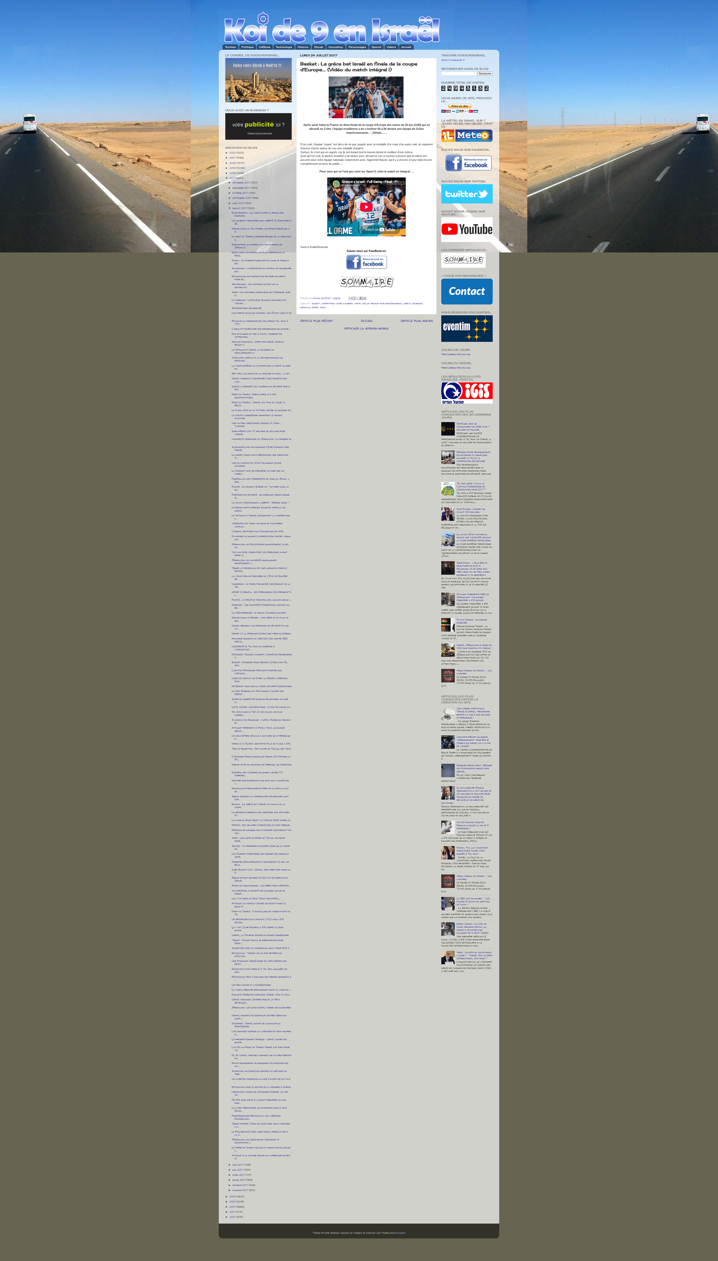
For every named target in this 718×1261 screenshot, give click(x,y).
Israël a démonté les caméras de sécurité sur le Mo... (261, 388)
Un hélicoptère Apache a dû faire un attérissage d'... (261, 737)
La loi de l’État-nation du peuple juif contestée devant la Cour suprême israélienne (474, 537)
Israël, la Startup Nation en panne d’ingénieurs (260, 935)
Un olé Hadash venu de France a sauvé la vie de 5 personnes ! (473, 825)
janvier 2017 (240, 1190)
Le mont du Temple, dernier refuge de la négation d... (261, 238)
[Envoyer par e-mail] (350, 298)
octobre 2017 (240, 192)
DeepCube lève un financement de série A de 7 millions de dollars (473, 426)
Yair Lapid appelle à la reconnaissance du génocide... (257, 359)
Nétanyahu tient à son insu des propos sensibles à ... (262, 978)
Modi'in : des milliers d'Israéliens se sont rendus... (261, 825)
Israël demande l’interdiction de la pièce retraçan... (256, 1001)
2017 (232, 178)
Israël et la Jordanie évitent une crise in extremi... (262, 633)
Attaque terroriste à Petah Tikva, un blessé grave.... (258, 729)
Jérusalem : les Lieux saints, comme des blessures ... (261, 1009)
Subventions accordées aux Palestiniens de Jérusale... (257, 246)
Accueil (406, 46)
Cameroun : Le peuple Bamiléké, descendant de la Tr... (261, 585)
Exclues (230, 46)
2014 (232, 1206)
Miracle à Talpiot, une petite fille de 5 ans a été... (261, 743)
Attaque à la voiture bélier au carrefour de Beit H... (261, 1157)
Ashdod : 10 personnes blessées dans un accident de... (261, 847)
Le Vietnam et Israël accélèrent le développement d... (253, 351)
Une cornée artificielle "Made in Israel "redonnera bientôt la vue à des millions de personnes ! (473, 713)
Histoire (303, 46)
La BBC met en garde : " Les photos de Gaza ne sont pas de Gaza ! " (473, 901)
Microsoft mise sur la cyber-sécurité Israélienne (262, 686)
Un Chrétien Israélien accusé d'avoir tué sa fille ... (261, 1080)
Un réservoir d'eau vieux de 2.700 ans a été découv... (258, 920)
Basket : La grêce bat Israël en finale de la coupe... (258, 805)
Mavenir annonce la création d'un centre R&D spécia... (260, 640)
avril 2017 (239, 1174)
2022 (233, 152)
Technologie (284, 46)
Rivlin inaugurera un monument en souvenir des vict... (260, 1064)
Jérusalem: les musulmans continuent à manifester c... (255, 1141)
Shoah (318, 46)
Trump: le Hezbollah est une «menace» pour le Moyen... (259, 569)
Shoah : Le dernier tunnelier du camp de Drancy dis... (260, 262)
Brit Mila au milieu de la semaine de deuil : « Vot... (261, 373)
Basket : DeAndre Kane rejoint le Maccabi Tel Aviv (260, 664)
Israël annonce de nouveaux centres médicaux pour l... (259, 1017)
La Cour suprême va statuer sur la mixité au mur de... (261, 367)
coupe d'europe (344, 303)
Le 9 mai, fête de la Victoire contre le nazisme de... (262, 410)
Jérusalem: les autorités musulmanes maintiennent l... (254, 561)
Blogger (400, 1232)
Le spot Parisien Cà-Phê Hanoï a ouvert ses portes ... (258, 692)
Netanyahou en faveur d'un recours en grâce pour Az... (259, 278)
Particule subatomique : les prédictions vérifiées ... (261, 885)
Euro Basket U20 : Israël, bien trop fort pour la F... (261, 871)
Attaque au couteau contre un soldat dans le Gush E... (259, 905)
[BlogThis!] (354, 298)
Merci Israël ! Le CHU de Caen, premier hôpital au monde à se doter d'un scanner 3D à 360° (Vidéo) (473, 928)
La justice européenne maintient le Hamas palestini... (257, 416)
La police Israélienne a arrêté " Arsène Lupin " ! (261, 502)
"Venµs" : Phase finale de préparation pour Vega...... (257, 941)
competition (328, 303)
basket (316, 303)
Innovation (336, 46)
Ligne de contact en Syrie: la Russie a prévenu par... (259, 679)
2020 (233, 163)
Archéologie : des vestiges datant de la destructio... (255, 285)
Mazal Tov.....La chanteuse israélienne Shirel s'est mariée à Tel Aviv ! (472, 850)
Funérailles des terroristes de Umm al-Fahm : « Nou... (260, 480)
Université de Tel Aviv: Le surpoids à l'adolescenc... (253, 648)
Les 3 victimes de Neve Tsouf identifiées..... (256, 898)
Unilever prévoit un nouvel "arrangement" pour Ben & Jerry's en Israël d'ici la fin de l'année (473, 741)
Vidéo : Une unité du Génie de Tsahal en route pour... (258, 839)
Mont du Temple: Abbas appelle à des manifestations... (254, 396)
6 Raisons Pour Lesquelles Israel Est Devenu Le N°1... (261, 758)
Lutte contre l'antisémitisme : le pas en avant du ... (262, 707)
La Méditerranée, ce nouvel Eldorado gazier (259, 612)
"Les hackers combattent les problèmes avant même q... (259, 553)
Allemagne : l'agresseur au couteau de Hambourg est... (261, 269)
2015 (232, 1201)
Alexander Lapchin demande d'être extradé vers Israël (260, 448)
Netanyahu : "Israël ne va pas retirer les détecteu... (257, 954)
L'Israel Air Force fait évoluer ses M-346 (257, 531)
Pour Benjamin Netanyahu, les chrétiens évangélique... (256, 1117)
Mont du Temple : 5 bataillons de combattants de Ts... (261, 913)
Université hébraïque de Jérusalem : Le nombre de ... (261, 440)
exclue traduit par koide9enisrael (382, 303)
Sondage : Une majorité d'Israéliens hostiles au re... (260, 606)
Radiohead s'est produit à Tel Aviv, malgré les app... (259, 970)
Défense (264, 46)
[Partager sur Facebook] (361, 298)
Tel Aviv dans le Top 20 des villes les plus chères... (257, 713)
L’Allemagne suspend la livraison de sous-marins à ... (261, 1032)
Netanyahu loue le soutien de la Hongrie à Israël (261, 1087)
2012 (232, 1217)
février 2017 (240, 1185)
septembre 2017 (242, 198)
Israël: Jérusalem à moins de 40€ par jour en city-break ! (474, 646)
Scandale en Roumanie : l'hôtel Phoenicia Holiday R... (261, 721)
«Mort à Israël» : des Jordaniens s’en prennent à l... (261, 593)
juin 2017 (238, 1164)
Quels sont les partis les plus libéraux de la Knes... (258, 254)
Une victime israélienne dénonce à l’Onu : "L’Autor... (256, 424)
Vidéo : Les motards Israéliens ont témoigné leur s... (261, 293)
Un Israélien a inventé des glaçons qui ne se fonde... (258, 892)
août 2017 (238, 203)
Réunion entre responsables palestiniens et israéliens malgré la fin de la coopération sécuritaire (473, 456)
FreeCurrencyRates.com (455, 354)
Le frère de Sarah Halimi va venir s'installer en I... (261, 1149)
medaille (305, 307)
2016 (232, 1196)
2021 (232, 157)
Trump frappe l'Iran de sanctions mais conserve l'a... (261, 1125)
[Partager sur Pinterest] (364, 298)
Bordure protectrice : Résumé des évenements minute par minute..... (474, 768)
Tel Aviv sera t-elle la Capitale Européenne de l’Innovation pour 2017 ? (471, 486)
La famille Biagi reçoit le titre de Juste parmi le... (261, 820)
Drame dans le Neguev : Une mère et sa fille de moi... (260, 619)
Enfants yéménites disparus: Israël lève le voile (261, 994)
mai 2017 (238, 1169)
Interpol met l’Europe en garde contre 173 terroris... (257, 774)
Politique (248, 46)
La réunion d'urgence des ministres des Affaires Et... (260, 813)
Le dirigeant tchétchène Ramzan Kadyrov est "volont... (259, 301)
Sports (376, 46)
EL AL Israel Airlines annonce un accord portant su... (262, 1056)
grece (407, 303)
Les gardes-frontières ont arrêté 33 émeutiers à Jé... (262, 222)
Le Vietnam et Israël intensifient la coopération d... (261, 517)
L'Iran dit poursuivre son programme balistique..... (261, 328)
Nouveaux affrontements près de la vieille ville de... (260, 790)
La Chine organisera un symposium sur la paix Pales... (259, 1109)
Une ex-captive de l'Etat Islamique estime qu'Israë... (256, 464)
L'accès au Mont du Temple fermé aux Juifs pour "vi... (260, 1048)
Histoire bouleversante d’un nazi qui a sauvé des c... (260, 782)
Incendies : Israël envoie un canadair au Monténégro (256, 1025)
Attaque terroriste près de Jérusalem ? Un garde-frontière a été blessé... (473, 597)
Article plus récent (316, 320)
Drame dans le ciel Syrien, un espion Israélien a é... (261, 230)
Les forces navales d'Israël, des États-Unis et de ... (262, 314)
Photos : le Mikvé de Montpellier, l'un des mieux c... (261, 599)
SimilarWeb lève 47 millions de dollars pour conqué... (258, 432)
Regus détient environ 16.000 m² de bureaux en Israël (260, 879)
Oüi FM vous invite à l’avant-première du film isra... (259, 1101)
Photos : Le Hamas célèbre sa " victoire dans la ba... (260, 488)
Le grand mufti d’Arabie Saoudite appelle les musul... (259, 509)
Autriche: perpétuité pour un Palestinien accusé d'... (260, 700)
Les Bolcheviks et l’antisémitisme (251, 984)
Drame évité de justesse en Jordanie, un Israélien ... (262, 766)
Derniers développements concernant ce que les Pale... (260, 863)
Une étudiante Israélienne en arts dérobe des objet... (259, 962)
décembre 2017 (241, 182)
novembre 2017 (241, 187)
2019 (232, 168)
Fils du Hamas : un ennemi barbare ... (472, 621)
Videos (391, 46)
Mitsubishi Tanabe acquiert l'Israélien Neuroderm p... (262, 656)
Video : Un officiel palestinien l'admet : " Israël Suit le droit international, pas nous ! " (475, 955)
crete (357, 303)
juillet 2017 (240, 208)
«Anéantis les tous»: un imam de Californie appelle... (257, 525)
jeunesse (417, 303)
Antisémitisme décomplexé (247, 308)
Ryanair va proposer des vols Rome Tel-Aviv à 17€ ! (260, 322)
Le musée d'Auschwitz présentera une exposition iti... (260, 456)
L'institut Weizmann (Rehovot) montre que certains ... (257, 672)
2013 (232, 1211)
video (323, 307)
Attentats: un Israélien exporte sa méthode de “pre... (259, 1072)
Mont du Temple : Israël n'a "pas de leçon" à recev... (258, 404)
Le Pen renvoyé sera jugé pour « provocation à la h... (260, 1133)
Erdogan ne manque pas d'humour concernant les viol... (261, 831)
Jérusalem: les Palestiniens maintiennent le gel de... (260, 546)
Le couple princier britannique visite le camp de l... (261, 989)
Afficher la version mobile (366, 328)
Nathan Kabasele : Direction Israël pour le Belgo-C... (258, 343)
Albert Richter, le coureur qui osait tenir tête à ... (261, 948)
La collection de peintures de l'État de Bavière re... (260, 577)
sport (315, 307)
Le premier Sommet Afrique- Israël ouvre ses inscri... (259, 1041)
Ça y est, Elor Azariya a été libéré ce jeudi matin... (257, 929)
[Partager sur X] (357, 298)
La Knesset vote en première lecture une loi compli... (258, 472)
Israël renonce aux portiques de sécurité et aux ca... (260, 627)
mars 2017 (239, 1180)
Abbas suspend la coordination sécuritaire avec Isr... (260, 798)
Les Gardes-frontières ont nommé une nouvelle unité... (260, 855)
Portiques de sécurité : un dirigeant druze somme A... (261, 496)
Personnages (357, 46)
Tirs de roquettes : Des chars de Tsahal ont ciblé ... (261, 750)
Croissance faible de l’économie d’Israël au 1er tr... (260, 1093)
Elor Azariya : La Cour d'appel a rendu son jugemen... (258, 214)
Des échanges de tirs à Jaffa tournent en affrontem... (257, 335)
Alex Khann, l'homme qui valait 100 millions (471, 510)
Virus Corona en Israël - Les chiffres (474, 672)
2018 (232, 173)
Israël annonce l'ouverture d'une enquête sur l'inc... (259, 380)
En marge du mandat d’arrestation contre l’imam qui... (261, 537)
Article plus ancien (417, 320)
